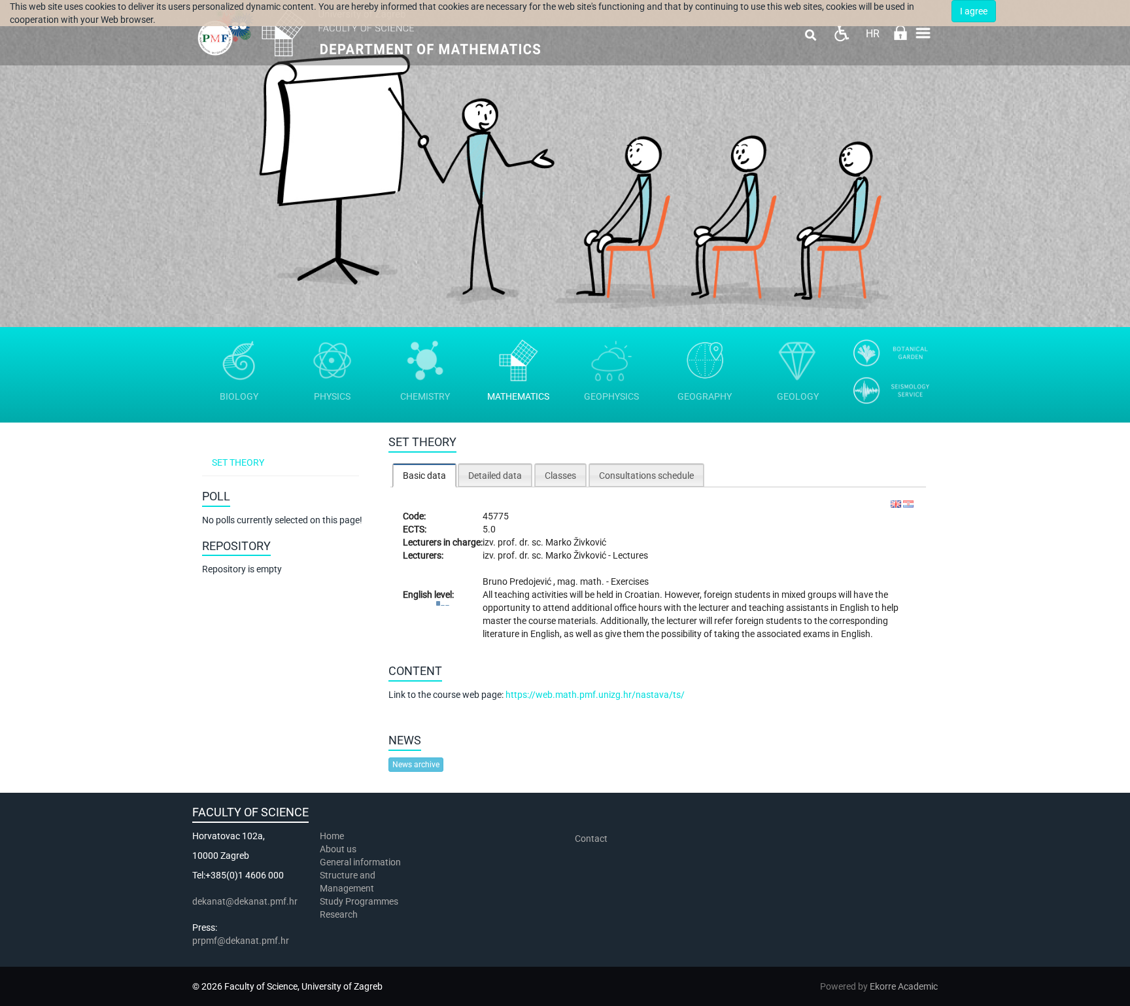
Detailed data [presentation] (495, 475)
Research (340, 914)
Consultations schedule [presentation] (646, 475)
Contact (591, 838)
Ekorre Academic (904, 986)
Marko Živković (575, 542)
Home (332, 836)
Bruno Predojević (518, 581)
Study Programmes (359, 901)
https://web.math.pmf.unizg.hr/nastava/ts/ (595, 694)
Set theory (238, 462)
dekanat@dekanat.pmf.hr (245, 901)
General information (360, 862)
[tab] (424, 475)
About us (339, 849)
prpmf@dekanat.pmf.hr (240, 940)
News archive (415, 764)
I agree (973, 11)
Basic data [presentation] (424, 475)
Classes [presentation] (560, 475)
